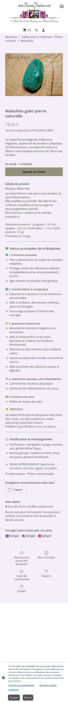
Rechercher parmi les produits (21, 561)
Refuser (28, 697)
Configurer (13, 689)
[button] (16, 489)
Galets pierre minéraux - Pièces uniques (34, 39)
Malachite (26, 41)
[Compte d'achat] (43, 30)
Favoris (46, 576)
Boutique (11, 37)
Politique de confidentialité (21, 685)
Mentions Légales (48, 685)
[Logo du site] (34, 13)
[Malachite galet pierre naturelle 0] (34, 74)
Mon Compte (46, 557)
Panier (21, 591)
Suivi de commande (21, 577)
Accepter (14, 697)
